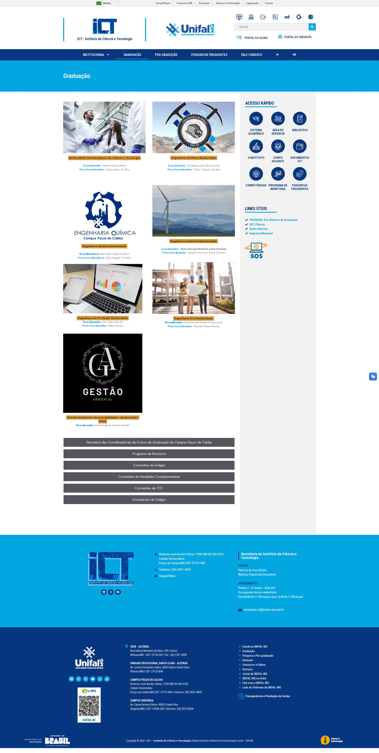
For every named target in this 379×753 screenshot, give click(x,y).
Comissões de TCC (149, 488)
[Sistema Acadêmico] (256, 118)
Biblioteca (300, 130)
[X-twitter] (85, 679)
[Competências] (256, 174)
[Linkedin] (104, 592)
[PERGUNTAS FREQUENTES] (300, 174)
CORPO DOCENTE (278, 159)
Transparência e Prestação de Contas (267, 696)
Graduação (132, 55)
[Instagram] (111, 592)
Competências (256, 185)
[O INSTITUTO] (256, 146)
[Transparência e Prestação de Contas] (241, 696)
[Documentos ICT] (300, 146)
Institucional (93, 55)
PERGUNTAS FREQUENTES (299, 187)
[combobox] (271, 26)
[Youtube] (93, 679)
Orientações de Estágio (149, 499)
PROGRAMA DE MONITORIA (277, 187)
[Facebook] (118, 592)
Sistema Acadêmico (256, 131)
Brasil (107, 3)
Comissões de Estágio (149, 465)
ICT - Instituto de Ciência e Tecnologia (104, 39)
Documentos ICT (300, 159)
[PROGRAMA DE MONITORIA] (278, 174)
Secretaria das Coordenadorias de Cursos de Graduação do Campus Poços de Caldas (149, 442)
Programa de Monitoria (149, 453)
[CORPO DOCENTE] (278, 146)
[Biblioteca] (300, 118)
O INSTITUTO (256, 158)
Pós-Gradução (166, 55)
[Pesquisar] (312, 26)
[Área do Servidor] (278, 118)
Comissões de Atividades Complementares (149, 476)
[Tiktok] (107, 679)
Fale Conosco (251, 55)
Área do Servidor (278, 131)
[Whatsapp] (100, 679)
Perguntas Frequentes (209, 55)
